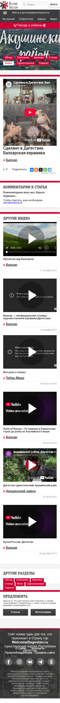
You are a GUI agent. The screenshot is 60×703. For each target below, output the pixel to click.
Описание (23, 58)
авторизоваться (12, 203)
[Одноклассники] (36, 170)
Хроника (39, 58)
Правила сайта (45, 653)
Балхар (11, 160)
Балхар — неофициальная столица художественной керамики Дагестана (26, 317)
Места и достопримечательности (30, 13)
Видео (53, 19)
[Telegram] (50, 170)
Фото (20, 584)
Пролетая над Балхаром (18, 259)
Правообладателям (18, 653)
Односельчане (25, 63)
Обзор (8, 58)
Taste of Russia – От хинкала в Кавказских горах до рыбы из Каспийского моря (29, 430)
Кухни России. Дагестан (18, 542)
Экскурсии (8, 19)
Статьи (53, 58)
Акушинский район (21, 491)
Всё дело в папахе (14, 372)
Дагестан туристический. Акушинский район (30, 485)
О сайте (20, 648)
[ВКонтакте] (32, 170)
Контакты (38, 648)
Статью (15, 612)
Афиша (42, 19)
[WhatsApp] (45, 170)
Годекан (44, 63)
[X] (41, 170)
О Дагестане (26, 19)
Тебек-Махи (15, 378)
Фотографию (43, 612)
